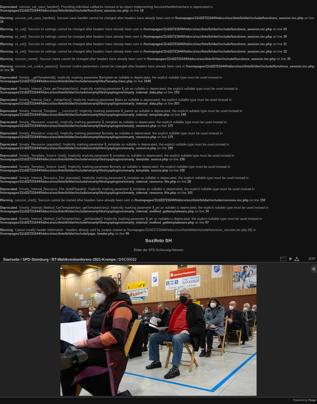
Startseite (11, 259)
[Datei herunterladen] (297, 259)
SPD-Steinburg (36, 259)
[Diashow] (290, 259)
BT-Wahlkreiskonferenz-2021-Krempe (84, 259)
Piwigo (312, 400)
